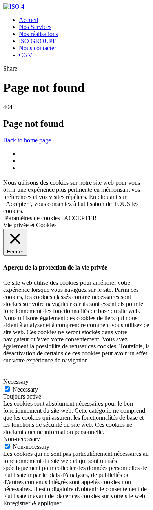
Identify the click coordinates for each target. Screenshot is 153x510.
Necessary (25, 389)
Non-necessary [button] (21, 438)
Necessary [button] (16, 381)
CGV (26, 55)
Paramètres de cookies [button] (32, 218)
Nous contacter (37, 48)
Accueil (28, 19)
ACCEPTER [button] (80, 218)
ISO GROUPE (37, 41)
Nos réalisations (38, 34)
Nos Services (35, 27)
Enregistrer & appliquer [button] (32, 503)
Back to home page (27, 140)
